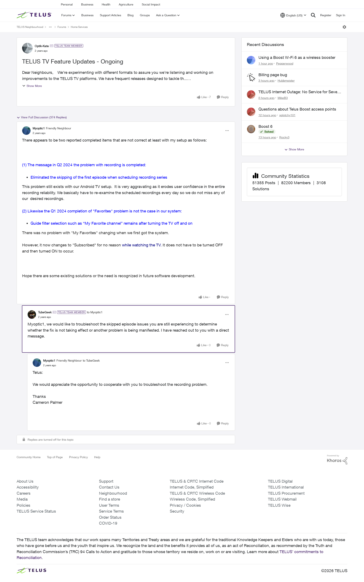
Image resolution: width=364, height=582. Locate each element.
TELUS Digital (280, 481)
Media (22, 499)
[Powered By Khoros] (337, 460)
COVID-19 (108, 523)
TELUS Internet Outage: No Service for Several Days (299, 92)
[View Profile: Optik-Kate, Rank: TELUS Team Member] (27, 48)
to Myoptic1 (95, 312)
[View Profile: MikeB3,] (251, 94)
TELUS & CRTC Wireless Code (197, 493)
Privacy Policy (78, 457)
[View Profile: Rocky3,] (251, 129)
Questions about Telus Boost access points (297, 109)
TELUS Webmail (282, 499)
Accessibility (28, 487)
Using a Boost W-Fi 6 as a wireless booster (296, 57)
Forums (62, 26)
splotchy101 (287, 115)
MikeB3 (283, 98)
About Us (25, 481)
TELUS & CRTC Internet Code (196, 481)
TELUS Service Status (36, 511)
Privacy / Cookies (185, 505)
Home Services (79, 26)
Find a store (109, 499)
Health (106, 4)
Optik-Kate (42, 46)
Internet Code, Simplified (192, 487)
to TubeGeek (91, 360)
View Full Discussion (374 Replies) (44, 117)
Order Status (110, 517)
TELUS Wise (279, 505)
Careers (24, 493)
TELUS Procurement (286, 493)
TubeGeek (45, 312)
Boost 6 (265, 126)
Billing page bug (272, 74)
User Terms (109, 505)
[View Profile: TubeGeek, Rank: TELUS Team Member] (32, 314)
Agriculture (126, 4)
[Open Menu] (344, 27)
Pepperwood (284, 63)
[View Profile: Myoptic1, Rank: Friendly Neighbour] (26, 130)
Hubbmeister (286, 80)
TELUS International (286, 487)
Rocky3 (284, 137)
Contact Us (109, 487)
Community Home (29, 457)
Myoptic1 (39, 128)
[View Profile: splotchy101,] (251, 112)
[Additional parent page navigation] (50, 27)
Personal (67, 4)
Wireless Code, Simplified (192, 499)
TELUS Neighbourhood (30, 26)
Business (87, 4)
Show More (34, 86)
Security (177, 511)
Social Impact (151, 4)
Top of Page (55, 457)
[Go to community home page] (35, 15)
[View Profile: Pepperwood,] (251, 60)
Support (106, 481)
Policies (23, 505)
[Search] (313, 15)
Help (97, 457)
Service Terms (111, 511)
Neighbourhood (113, 493)
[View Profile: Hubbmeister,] (251, 77)
